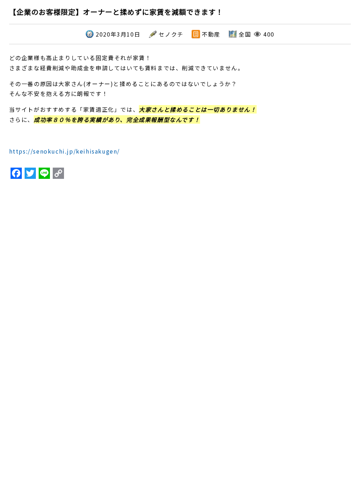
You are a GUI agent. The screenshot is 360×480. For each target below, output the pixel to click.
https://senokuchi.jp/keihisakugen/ (64, 151)
